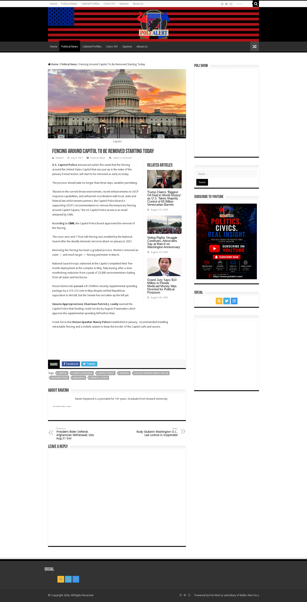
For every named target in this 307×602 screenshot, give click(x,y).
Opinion (124, 3)
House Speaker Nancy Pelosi (151, 373)
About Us (138, 3)
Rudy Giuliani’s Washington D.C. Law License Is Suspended (157, 432)
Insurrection (60, 377)
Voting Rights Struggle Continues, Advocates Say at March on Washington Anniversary (163, 242)
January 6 (79, 377)
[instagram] (230, 3)
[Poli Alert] (153, 24)
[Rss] (222, 3)
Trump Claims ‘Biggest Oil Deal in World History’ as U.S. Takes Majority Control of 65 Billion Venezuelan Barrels (164, 198)
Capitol (62, 373)
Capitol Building (82, 373)
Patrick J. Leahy (99, 377)
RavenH (60, 158)
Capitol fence (106, 373)
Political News (69, 3)
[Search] (256, 4)
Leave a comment (122, 158)
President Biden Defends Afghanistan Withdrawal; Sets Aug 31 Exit (75, 433)
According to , (63, 223)
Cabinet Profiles (90, 3)
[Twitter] (226, 3)
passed (78, 286)
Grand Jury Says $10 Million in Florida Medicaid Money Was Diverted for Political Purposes (162, 286)
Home (53, 3)
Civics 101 (109, 3)
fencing (124, 373)
